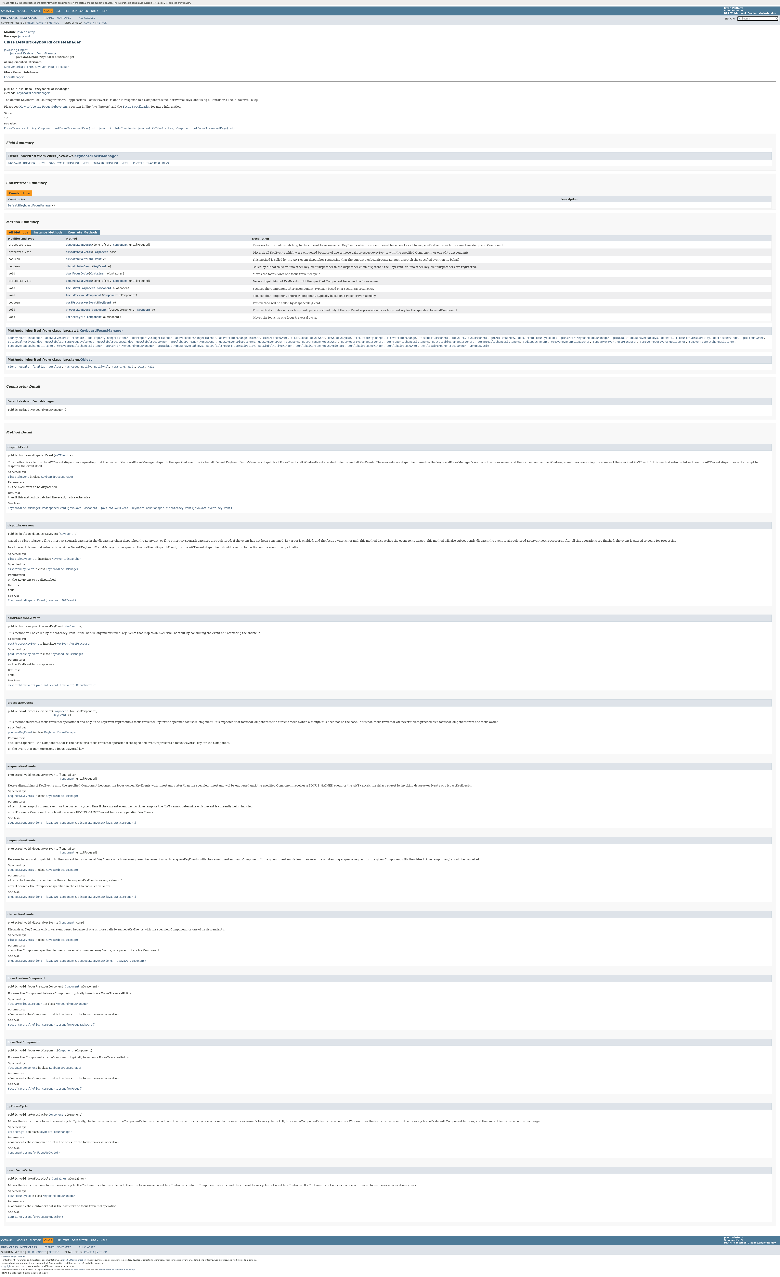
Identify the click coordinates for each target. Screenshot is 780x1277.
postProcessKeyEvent (81, 302)
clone (12, 366)
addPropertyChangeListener (108, 337)
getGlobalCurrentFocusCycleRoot (69, 341)
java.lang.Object (15, 50)
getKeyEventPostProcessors (278, 341)
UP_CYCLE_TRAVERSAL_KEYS (150, 163)
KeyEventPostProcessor (52, 66)
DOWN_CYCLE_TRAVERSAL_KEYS (69, 163)
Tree (66, 11)
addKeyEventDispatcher (25, 337)
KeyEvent (99, 266)
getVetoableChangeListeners (453, 341)
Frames (49, 17)
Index (94, 11)
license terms (78, 1269)
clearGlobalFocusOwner (308, 337)
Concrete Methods (83, 232)
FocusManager (14, 77)
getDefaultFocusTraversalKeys (635, 337)
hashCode (71, 366)
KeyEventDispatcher (18, 66)
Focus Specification (136, 106)
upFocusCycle (75, 317)
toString (118, 366)
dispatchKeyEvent (79, 266)
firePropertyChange (368, 337)
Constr (41, 22)
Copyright (6, 1266)
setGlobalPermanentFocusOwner (443, 345)
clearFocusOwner (275, 337)
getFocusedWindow (726, 337)
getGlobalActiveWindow (25, 341)
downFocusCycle (77, 273)
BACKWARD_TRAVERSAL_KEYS (26, 163)
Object (86, 360)
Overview (7, 11)
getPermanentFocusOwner (320, 341)
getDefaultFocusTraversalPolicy (685, 337)
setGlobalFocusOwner (402, 345)
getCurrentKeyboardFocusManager (584, 337)
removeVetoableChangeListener (30, 345)
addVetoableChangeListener (195, 337)
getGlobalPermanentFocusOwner (193, 341)
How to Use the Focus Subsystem (43, 106)
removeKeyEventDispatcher (570, 341)
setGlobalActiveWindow (275, 345)
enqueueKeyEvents (79, 280)
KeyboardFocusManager (33, 93)
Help (104, 11)
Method (54, 22)
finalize (38, 366)
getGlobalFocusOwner (151, 341)
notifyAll (101, 366)
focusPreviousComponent (84, 295)
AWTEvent (95, 259)
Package (35, 11)
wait (131, 366)
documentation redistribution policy (116, 1269)
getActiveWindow (503, 337)
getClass (55, 366)
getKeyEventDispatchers (237, 341)
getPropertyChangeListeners (362, 341)
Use (58, 11)
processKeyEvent (78, 309)
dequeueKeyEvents (79, 244)
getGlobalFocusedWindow (115, 341)
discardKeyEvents (79, 252)
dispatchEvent (76, 259)
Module (22, 11)
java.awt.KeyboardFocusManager (34, 53)
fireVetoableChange (401, 337)
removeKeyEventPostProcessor (615, 341)
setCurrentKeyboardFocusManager (129, 345)
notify (86, 366)
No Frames (64, 17)
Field (30, 22)
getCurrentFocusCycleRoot (537, 337)
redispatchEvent (535, 341)
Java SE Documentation (74, 1260)
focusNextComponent (80, 288)
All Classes (87, 17)
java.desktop (26, 32)
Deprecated (80, 11)
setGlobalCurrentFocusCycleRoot (320, 345)
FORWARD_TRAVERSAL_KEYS (110, 163)
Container (97, 273)
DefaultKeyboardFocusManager (30, 205)
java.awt (24, 36)
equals (24, 366)
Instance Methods (48, 232)
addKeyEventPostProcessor (64, 337)
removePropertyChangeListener (663, 341)
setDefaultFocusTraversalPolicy (230, 345)
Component (120, 244)
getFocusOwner (753, 337)
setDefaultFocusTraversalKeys (180, 345)
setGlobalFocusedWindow (365, 345)
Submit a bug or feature (13, 1256)
